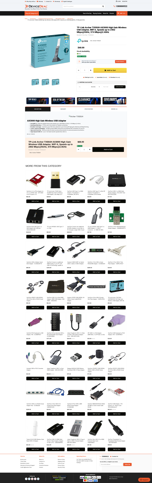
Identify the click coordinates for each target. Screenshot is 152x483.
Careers (41, 467)
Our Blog (41, 463)
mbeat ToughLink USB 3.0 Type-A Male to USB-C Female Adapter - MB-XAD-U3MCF (76, 441)
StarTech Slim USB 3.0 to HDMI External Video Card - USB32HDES (96, 441)
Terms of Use (61, 463)
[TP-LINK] (82, 40)
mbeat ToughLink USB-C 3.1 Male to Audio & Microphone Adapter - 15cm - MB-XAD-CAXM (76, 334)
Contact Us (42, 461)
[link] (87, 13)
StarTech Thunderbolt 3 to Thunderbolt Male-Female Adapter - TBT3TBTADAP (116, 441)
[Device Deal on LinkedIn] (38, 479)
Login (119, 1)
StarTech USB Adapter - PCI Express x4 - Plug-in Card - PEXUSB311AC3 (115, 405)
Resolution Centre (24, 463)
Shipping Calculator (85, 82)
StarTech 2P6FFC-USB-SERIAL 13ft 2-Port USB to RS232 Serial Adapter (35, 299)
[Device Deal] (36, 7)
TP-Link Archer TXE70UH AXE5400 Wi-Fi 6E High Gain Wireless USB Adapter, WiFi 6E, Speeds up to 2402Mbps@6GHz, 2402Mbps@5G (116, 301)
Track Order (23, 461)
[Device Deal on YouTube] (32, 479)
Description (37, 109)
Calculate (120, 86)
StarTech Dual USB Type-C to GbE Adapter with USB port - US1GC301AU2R (34, 228)
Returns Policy (61, 459)
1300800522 (121, 6)
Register (124, 1)
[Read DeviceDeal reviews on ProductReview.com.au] (59, 478)
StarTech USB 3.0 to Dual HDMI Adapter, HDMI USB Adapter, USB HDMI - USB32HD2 (55, 299)
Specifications (89, 109)
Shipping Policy (61, 461)
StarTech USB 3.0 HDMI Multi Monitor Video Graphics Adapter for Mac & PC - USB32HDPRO (55, 441)
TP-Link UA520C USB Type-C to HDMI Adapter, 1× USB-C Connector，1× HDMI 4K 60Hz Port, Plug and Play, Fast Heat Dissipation (96, 230)
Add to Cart (111, 70)
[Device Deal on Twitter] (29, 479)
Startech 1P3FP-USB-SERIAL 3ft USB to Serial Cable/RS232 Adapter (75, 299)
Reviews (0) (114, 109)
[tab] (101, 82)
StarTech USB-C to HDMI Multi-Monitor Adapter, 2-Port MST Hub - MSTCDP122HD (117, 193)
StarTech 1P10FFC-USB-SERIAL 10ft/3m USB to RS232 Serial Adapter (96, 370)
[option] (50, 51)
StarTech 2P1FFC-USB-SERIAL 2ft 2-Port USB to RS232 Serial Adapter (116, 370)
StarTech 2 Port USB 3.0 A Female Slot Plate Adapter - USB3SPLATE (54, 405)
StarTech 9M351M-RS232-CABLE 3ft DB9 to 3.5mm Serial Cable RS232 (96, 405)
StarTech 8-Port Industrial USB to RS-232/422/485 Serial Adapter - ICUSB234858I (55, 334)
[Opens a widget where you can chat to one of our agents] (144, 480)
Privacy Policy (61, 465)
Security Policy (61, 467)
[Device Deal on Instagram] (35, 479)
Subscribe (127, 464)
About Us (41, 459)
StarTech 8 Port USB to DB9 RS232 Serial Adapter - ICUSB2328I (74, 405)
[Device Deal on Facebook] (26, 479)
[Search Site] (103, 6)
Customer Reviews (43, 465)
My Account (23, 459)
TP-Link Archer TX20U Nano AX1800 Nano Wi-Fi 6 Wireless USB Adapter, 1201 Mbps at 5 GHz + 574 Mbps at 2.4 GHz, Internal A (55, 194)
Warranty (63, 109)
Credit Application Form (26, 467)
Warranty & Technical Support (27, 465)
